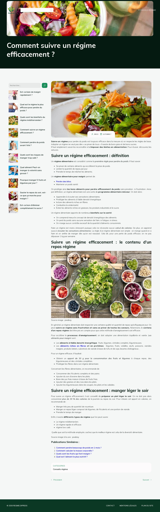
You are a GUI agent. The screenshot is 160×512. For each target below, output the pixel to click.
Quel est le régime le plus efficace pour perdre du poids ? (32, 107)
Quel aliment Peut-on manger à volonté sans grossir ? (31, 170)
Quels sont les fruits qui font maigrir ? (73, 453)
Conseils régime (147, 10)
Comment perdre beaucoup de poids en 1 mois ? (78, 447)
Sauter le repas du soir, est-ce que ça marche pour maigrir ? (33, 195)
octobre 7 (107, 134)
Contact (110, 505)
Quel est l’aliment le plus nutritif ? (72, 456)
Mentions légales (128, 505)
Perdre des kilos (63, 181)
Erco (96, 134)
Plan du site (147, 505)
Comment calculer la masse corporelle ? (74, 450)
